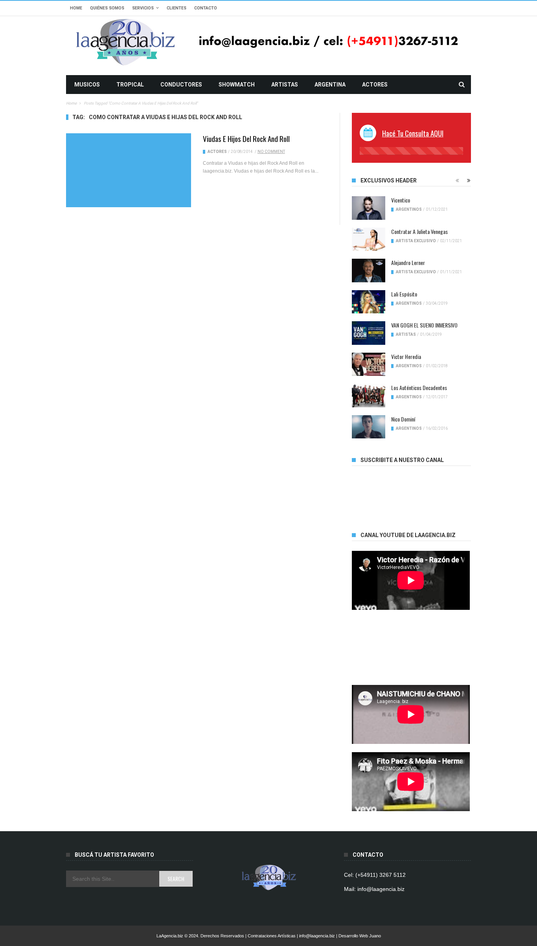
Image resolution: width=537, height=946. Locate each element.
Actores (375, 84)
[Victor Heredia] (368, 364)
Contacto (205, 8)
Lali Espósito (404, 294)
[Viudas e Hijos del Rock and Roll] (128, 170)
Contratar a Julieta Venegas (419, 231)
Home (76, 8)
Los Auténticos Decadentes (419, 387)
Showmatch (237, 84)
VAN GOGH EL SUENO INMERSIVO (424, 325)
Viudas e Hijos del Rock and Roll (246, 138)
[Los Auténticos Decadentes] (368, 395)
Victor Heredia (406, 356)
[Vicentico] (368, 208)
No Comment (271, 151)
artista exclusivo (416, 241)
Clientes (176, 8)
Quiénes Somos (107, 8)
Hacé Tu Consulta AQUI (412, 132)
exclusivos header (388, 180)
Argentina (330, 84)
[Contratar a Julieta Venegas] (368, 239)
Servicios (143, 8)
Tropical (130, 84)
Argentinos (409, 209)
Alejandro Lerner (408, 262)
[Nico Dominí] (368, 427)
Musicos (87, 84)
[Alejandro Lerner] (368, 270)
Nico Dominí (403, 419)
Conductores (181, 84)
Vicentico (400, 200)
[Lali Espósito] (368, 302)
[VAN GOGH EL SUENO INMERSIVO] (368, 333)
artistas (284, 84)
